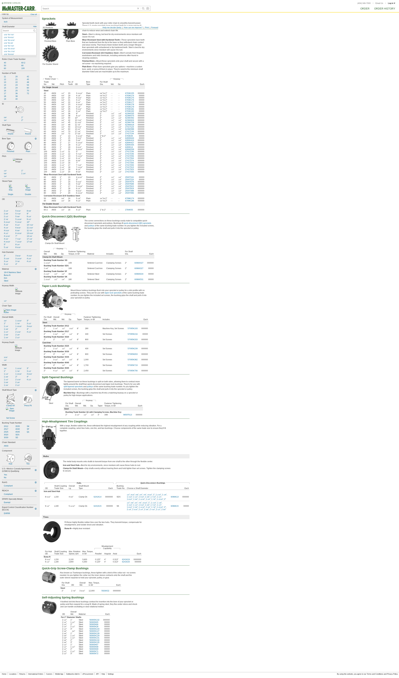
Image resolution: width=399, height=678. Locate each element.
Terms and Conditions (375, 674)
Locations (13, 674)
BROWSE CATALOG (12, 3)
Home (4, 674)
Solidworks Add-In (73, 674)
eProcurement (87, 674)
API (97, 674)
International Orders (35, 674)
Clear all (34, 14)
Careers (49, 674)
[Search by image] (147, 8)
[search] (34, 30)
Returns (22, 674)
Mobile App (59, 674)
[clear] (138, 8)
